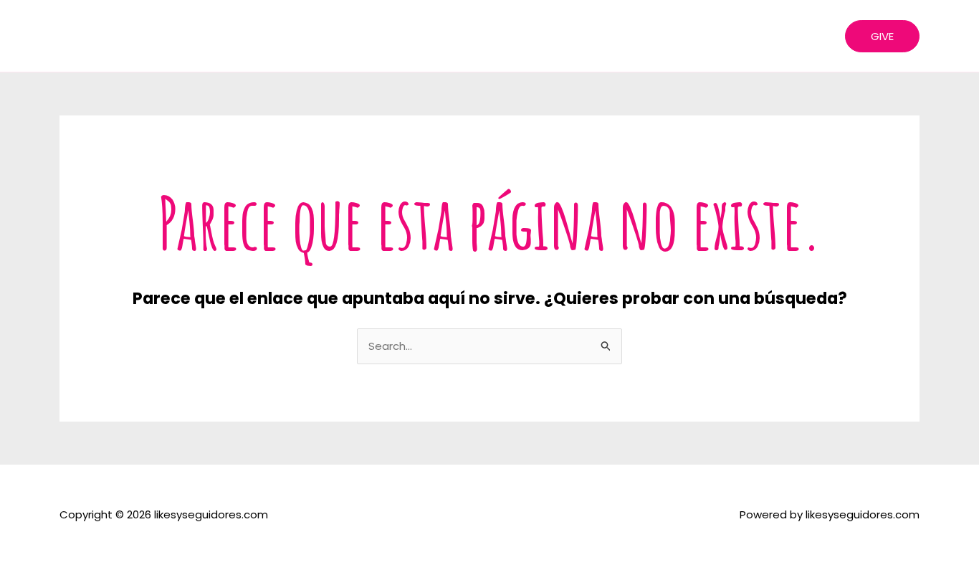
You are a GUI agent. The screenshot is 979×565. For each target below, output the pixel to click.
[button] (882, 36)
